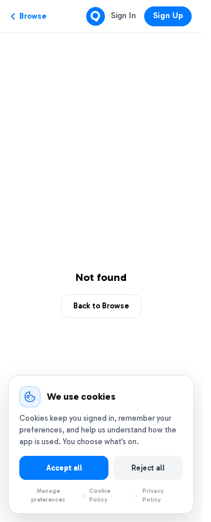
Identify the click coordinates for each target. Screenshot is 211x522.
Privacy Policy (153, 495)
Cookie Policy (100, 495)
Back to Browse (101, 305)
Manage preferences (48, 495)
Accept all (64, 467)
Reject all (148, 467)
